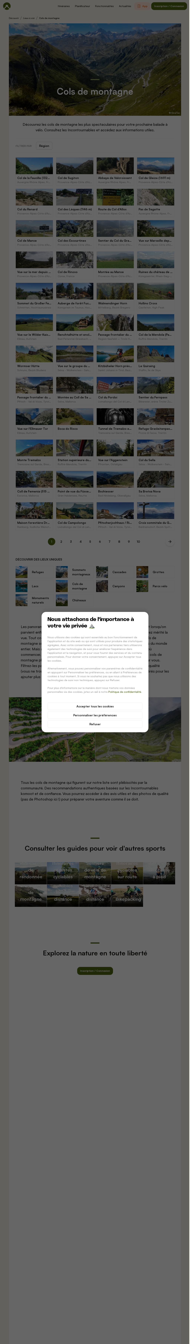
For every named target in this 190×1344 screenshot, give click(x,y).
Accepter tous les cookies (95, 706)
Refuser (95, 724)
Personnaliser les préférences (95, 715)
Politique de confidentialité (124, 691)
